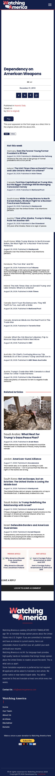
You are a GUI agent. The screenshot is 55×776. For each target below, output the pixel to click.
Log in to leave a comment (27, 588)
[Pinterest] (30, 95)
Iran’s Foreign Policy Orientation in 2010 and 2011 (41, 568)
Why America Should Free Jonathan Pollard (14, 567)
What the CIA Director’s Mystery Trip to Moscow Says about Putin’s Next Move (26, 338)
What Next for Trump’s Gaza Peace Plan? (22, 435)
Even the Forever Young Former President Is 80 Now (28, 152)
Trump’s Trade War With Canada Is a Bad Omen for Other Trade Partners (27, 372)
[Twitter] (24, 95)
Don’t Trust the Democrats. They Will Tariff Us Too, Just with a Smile (25, 304)
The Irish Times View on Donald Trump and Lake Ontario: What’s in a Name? (30, 169)
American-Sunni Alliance (27, 458)
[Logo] (22, 5)
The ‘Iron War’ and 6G (23, 264)
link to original (13, 111)
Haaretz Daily (20, 105)
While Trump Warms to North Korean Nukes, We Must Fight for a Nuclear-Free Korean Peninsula (29, 201)
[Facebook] (18, 95)
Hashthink (41, 774)
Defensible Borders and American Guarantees (26, 527)
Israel (13, 134)
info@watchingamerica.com (24, 689)
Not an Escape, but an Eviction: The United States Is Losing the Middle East (26, 481)
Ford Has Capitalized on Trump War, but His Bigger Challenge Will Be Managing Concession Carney (30, 184)
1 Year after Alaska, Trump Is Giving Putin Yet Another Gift (29, 219)
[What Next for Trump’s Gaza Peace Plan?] (27, 413)
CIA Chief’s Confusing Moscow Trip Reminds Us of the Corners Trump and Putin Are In (27, 355)
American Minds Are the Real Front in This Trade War (27, 321)
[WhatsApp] (36, 95)
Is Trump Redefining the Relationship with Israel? (25, 504)
